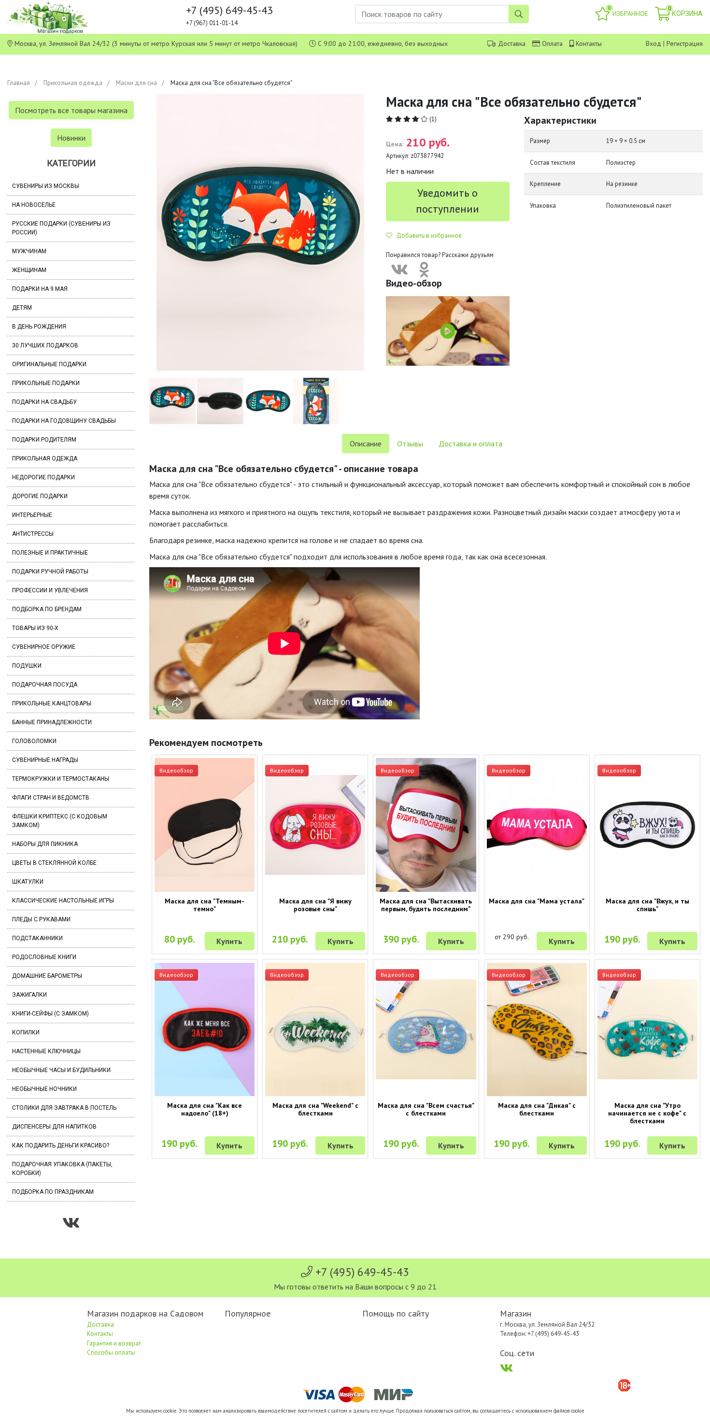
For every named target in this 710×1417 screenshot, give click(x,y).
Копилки (26, 1032)
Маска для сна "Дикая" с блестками (537, 1109)
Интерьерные (32, 515)
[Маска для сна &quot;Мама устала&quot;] (537, 824)
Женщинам (29, 270)
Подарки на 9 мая (40, 289)
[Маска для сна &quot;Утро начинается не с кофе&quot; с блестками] (647, 1029)
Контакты (589, 43)
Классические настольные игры (63, 900)
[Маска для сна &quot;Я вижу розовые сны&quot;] (315, 825)
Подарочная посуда (44, 684)
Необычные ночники (44, 1089)
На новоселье (34, 204)
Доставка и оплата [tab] (470, 443)
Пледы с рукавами (41, 919)
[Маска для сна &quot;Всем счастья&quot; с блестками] (426, 1029)
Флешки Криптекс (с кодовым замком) (59, 821)
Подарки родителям (44, 439)
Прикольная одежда (72, 83)
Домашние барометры (47, 976)
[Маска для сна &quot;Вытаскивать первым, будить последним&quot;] (426, 824)
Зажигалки (29, 994)
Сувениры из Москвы (45, 186)
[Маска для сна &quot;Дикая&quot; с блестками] (537, 1029)
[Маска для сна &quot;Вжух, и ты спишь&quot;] (647, 824)
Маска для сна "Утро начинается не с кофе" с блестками (647, 1113)
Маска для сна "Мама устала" (536, 901)
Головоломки (34, 741)
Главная (18, 83)
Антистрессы (33, 533)
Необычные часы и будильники (61, 1070)
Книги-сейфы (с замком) (50, 1013)
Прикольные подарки (46, 383)
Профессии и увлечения (50, 590)
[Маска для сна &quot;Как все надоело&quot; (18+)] (205, 1029)
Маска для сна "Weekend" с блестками (315, 1109)
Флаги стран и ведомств (50, 797)
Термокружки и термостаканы (60, 778)
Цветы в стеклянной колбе (54, 862)
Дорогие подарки (40, 496)
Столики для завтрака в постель (64, 1107)
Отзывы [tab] (410, 443)
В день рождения (39, 326)
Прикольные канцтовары (51, 703)
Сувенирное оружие (43, 647)
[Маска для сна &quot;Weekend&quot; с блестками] (315, 1029)
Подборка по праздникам (53, 1191)
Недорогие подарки (43, 477)
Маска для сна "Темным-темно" (204, 905)
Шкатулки (27, 881)
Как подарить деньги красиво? (60, 1145)
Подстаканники (37, 938)
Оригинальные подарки (49, 364)
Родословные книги (44, 957)
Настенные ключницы (46, 1051)
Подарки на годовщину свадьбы (64, 420)
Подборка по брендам (47, 609)
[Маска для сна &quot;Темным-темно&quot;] (205, 824)
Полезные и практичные (50, 552)
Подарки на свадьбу (44, 402)
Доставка (511, 43)
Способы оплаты (111, 1352)
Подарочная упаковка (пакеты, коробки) (62, 1168)
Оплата (552, 43)
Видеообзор (176, 770)
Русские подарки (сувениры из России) (61, 228)
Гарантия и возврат (114, 1343)
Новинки (71, 138)
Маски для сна (136, 83)
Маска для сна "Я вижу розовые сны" (315, 905)
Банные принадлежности (52, 722)
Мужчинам (29, 251)
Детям (22, 307)
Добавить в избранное (427, 235)
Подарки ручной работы (50, 571)
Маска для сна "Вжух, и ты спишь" (647, 905)
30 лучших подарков (45, 345)
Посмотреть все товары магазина (71, 110)
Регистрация (685, 43)
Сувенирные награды (45, 760)
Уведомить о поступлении (447, 200)
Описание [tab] (366, 443)
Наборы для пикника (45, 844)
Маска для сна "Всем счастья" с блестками (426, 1109)
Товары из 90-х (35, 628)
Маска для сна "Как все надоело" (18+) (204, 1109)
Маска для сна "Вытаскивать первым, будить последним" (426, 905)
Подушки (27, 665)
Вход (653, 43)
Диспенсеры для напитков (54, 1126)
